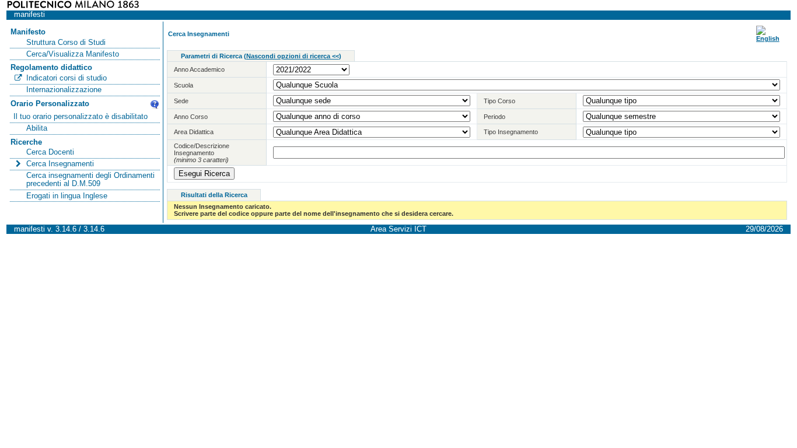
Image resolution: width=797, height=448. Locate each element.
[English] (767, 38)
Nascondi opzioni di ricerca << (292, 56)
